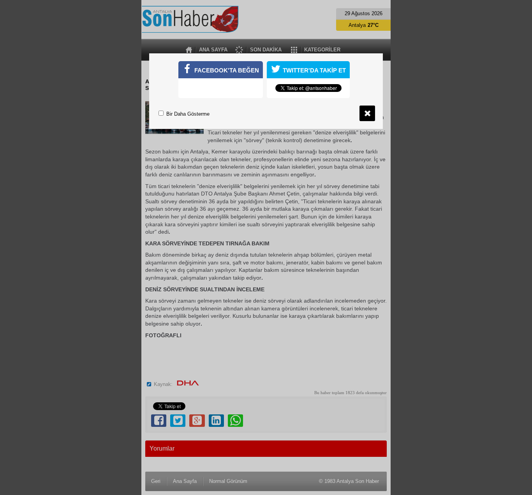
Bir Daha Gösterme (187, 114)
